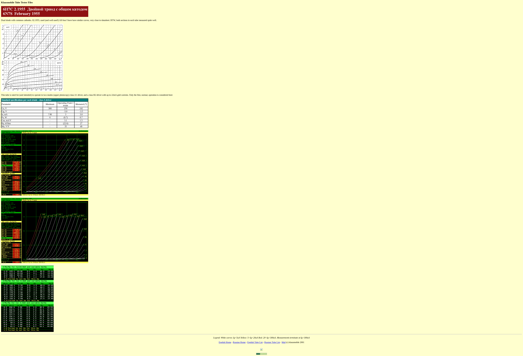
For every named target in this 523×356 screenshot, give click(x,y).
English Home (225, 342)
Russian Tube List (272, 342)
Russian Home (239, 342)
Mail (284, 342)
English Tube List (255, 342)
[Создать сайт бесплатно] (261, 354)
